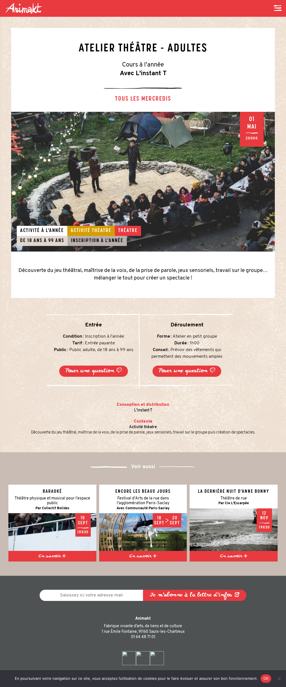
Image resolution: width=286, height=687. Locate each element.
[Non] (279, 678)
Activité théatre (143, 427)
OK (266, 678)
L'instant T (143, 410)
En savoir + (52, 556)
